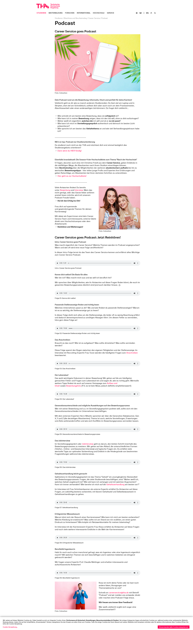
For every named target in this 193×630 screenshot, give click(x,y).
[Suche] (155, 13)
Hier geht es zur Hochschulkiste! (71, 176)
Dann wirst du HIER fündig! (69, 151)
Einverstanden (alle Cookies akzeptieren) (173, 627)
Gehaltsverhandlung (115, 484)
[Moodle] (140, 13)
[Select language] (147, 13)
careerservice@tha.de (119, 592)
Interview (79, 190)
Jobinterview (87, 444)
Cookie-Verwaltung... (10, 627)
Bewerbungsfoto (73, 386)
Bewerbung (65, 190)
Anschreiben (132, 353)
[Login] (151, 13)
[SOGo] (137, 13)
